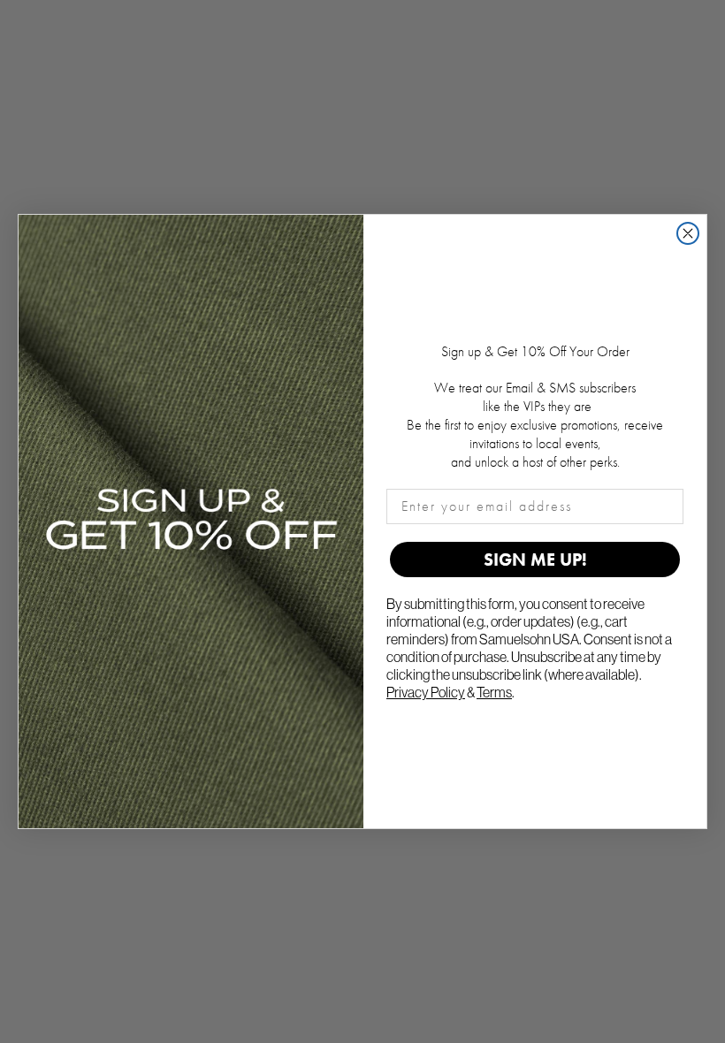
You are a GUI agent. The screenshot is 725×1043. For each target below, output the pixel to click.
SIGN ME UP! (535, 559)
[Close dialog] (687, 233)
